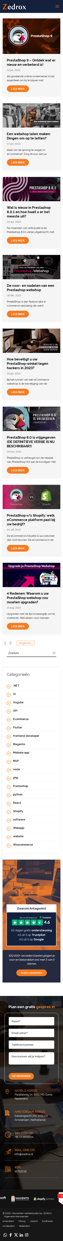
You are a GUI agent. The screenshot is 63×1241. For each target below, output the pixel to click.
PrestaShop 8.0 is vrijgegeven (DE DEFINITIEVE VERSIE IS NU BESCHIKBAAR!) (31, 441)
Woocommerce (23, 844)
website (18, 836)
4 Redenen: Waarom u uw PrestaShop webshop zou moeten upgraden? (28, 597)
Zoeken (54, 653)
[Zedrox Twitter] (16, 1234)
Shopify (18, 811)
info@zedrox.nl (24, 1154)
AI (14, 694)
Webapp (18, 828)
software (19, 819)
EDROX (47, 1213)
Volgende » (26, 643)
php (15, 777)
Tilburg (22, 1221)
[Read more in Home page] (14, 6)
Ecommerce (21, 719)
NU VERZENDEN (21, 1076)
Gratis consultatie (31, 972)
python (18, 794)
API (15, 710)
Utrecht (34, 1221)
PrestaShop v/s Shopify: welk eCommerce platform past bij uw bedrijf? (31, 519)
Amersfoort (8, 1221)
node (16, 769)
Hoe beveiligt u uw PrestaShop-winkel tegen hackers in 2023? (27, 363)
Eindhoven (47, 1221)
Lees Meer (18, 89)
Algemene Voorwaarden (16, 1216)
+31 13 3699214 (24, 1137)
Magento (19, 744)
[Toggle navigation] (57, 6)
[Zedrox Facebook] (10, 1234)
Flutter (17, 727)
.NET (16, 685)
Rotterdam (24, 1226)
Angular (18, 702)
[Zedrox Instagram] (27, 1234)
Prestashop (20, 786)
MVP (16, 761)
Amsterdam (9, 1226)
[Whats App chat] (5, 1234)
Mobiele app (21, 752)
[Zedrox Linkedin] (21, 1234)
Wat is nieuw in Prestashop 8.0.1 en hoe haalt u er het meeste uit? (29, 212)
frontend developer (26, 735)
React (17, 802)
